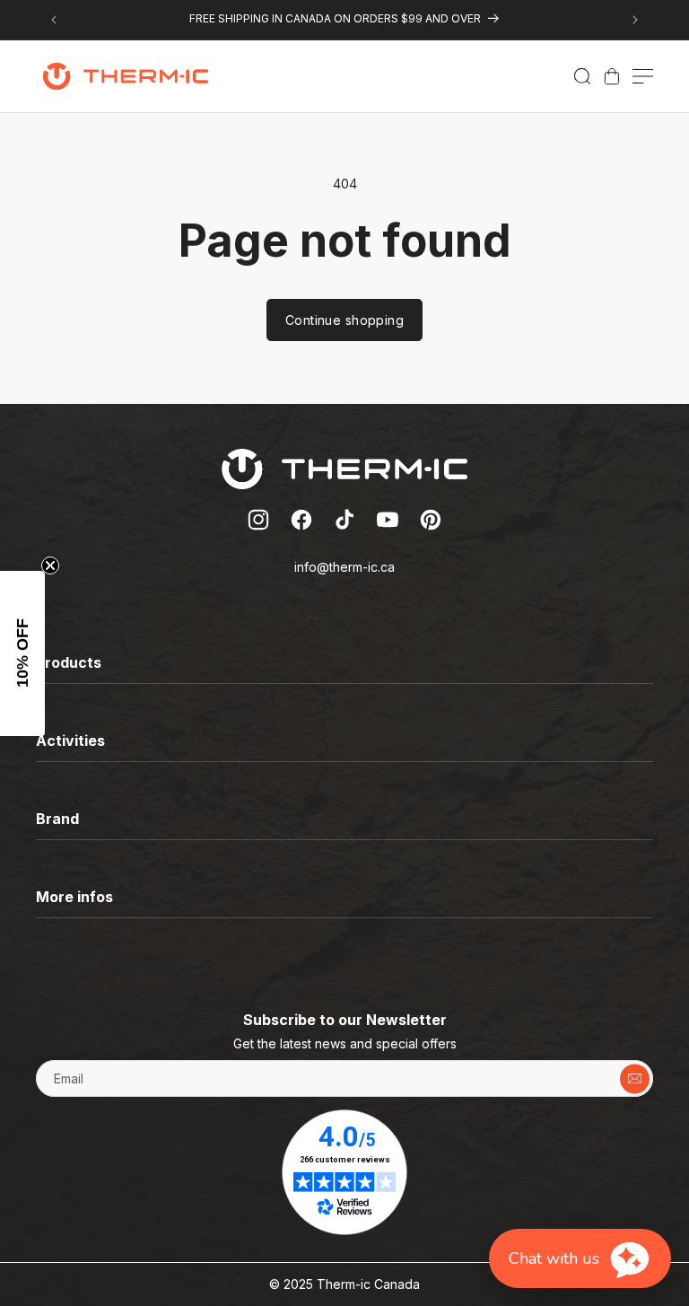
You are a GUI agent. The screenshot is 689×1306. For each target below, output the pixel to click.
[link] (612, 76)
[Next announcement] (635, 19)
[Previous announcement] (54, 19)
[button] (582, 76)
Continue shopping (344, 320)
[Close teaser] (50, 565)
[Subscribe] (635, 1078)
